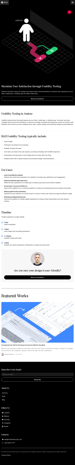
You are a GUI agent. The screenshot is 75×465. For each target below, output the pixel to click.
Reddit (6, 426)
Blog (3, 400)
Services (5, 393)
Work (3, 396)
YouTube (7, 419)
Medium (6, 416)
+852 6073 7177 (9, 443)
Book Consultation (37, 99)
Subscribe (37, 379)
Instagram (7, 423)
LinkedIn (7, 413)
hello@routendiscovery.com (13, 439)
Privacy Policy (6, 455)
